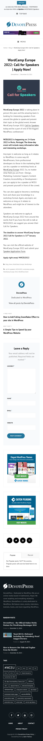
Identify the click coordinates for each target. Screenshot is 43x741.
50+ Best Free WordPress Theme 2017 (15, 681)
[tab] (13, 555)
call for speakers (10, 269)
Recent (30, 555)
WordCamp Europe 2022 (10, 272)
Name (9, 398)
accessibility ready (9, 698)
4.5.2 (11, 673)
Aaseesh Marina (15, 686)
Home (5, 48)
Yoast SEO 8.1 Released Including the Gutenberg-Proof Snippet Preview (26, 636)
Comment (10, 366)
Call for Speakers (32, 125)
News (10, 264)
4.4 (19, 668)
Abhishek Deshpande (27, 686)
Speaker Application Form (14, 251)
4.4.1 (24, 668)
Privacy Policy (21, 729)
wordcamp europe (28, 269)
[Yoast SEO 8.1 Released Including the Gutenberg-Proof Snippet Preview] (7, 635)
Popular (12, 555)
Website (10, 423)
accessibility (25, 694)
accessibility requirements (24, 698)
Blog (10, 48)
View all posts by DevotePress (21, 303)
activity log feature (31, 702)
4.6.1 (17, 673)
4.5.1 (6, 673)
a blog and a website (21, 689)
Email (9, 411)
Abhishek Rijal (9, 690)
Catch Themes (27, 737)
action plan (19, 702)
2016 (30, 681)
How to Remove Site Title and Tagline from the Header (19, 648)
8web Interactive (26, 673)
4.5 (35, 668)
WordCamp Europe (11, 169)
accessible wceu (9, 702)
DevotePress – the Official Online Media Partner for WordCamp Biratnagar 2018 (20, 624)
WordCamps (28, 264)
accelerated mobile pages (11, 694)
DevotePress (14, 74)
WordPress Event (23, 272)
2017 (6, 686)
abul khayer (34, 689)
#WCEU (10, 667)
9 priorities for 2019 (10, 677)
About (20, 723)
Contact (31, 723)
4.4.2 (30, 668)
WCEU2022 (19, 269)
